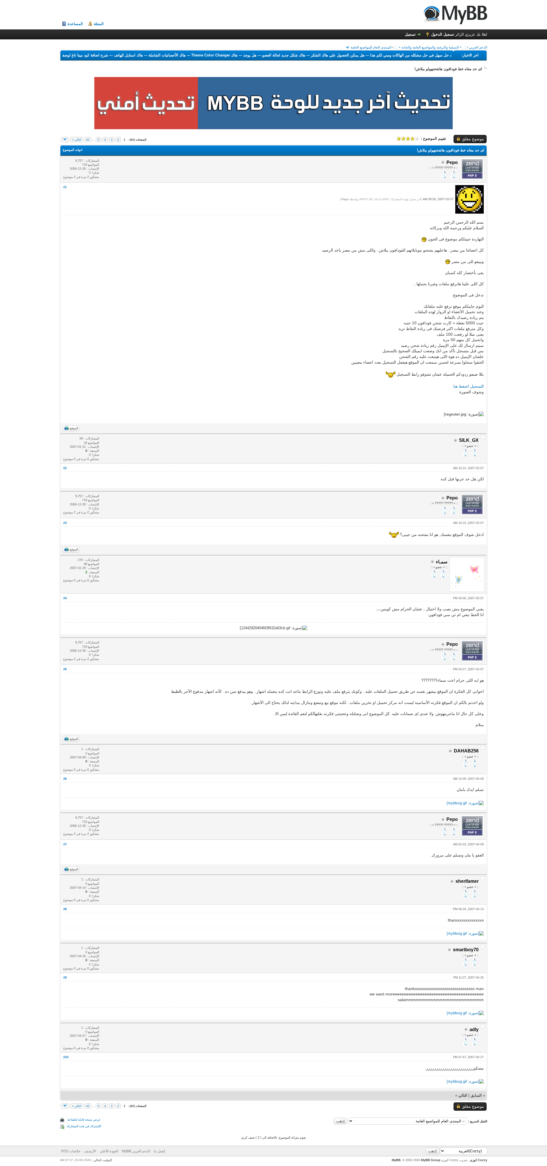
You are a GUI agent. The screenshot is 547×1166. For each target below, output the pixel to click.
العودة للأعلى (109, 1151)
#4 (65, 598)
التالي (462, 1095)
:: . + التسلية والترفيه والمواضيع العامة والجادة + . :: (430, 47)
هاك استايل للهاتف (103, 55)
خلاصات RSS (70, 1151)
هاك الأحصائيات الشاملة (142, 55)
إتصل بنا (159, 1151)
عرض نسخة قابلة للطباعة (84, 1119)
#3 (65, 523)
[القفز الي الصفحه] (65, 139)
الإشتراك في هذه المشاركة (84, 1126)
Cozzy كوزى (478, 1160)
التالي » (76, 139)
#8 (65, 909)
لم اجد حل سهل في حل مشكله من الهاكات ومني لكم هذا (391, 55)
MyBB (396, 1160)
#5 (65, 669)
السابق (476, 1095)
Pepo (345, 199)
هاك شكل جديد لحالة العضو (259, 55)
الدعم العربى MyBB (136, 1151)
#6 (65, 778)
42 (87, 139)
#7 (65, 844)
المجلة (99, 24)
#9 (65, 977)
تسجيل (410, 34)
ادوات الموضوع (72, 149)
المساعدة (75, 24)
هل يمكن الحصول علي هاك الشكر (313, 55)
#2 (65, 468)
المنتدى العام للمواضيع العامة (371, 47)
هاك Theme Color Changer (190, 55)
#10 (65, 1057)
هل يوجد (225, 55)
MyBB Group (430, 1160)
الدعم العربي (478, 47)
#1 (65, 187)
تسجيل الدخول (442, 34)
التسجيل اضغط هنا (468, 386)
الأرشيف (90, 1151)
